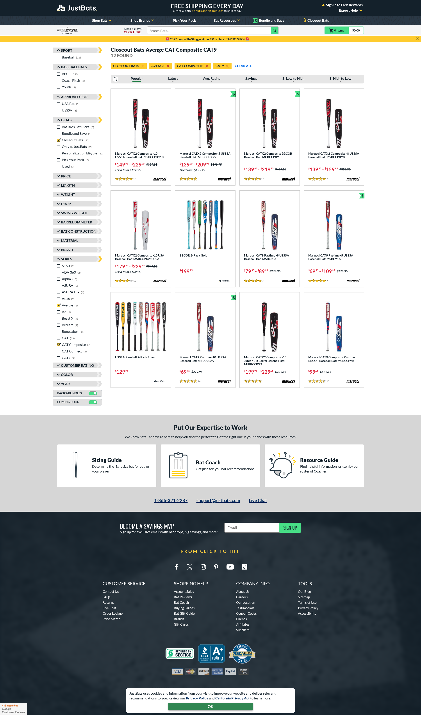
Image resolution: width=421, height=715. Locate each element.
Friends (241, 619)
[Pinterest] (216, 567)
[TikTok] (244, 567)
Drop (66, 204)
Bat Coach (181, 602)
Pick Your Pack (184, 20)
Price (66, 176)
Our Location (245, 602)
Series (66, 259)
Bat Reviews (183, 597)
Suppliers (243, 630)
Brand (67, 250)
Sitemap (304, 597)
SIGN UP (290, 527)
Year (65, 384)
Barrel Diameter (76, 222)
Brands (179, 619)
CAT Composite (190, 66)
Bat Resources (225, 20)
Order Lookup (113, 613)
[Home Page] (77, 8)
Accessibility (307, 613)
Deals (66, 120)
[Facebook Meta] (176, 567)
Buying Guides (184, 608)
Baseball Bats (74, 67)
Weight (68, 194)
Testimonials (245, 608)
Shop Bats (99, 20)
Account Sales (184, 591)
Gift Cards (181, 624)
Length (68, 185)
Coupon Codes (246, 613)
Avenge (158, 66)
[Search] (274, 30)
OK (211, 706)
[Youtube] (230, 567)
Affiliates (243, 624)
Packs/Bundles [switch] (69, 393)
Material (69, 240)
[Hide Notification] (417, 39)
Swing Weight (74, 213)
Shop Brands (140, 20)
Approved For (74, 97)
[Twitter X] (189, 567)
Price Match (111, 619)
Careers (242, 597)
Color (67, 374)
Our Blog (304, 591)
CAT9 (220, 66)
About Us (243, 591)
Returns (108, 602)
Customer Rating (77, 365)
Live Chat (258, 500)
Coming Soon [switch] (68, 402)
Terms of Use (307, 602)
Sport (66, 50)
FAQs (107, 597)
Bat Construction (78, 231)
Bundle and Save (270, 20)
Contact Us (111, 591)
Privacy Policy (197, 698)
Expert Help (348, 10)
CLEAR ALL (243, 66)
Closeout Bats (318, 20)
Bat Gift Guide (184, 613)
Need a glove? (133, 30)
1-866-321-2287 (171, 500)
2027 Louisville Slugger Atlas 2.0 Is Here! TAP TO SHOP (207, 39)
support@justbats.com (218, 500)
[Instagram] (203, 567)
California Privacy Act (232, 698)
